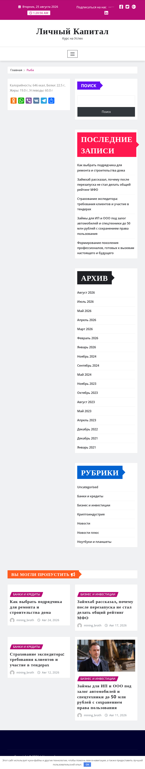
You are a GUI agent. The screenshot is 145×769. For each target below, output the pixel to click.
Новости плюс (88, 533)
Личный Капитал (72, 30)
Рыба (30, 70)
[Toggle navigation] (72, 54)
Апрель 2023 (86, 420)
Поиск (88, 85)
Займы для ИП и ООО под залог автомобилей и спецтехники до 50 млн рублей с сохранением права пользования (104, 696)
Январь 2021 (86, 447)
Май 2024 (84, 374)
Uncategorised (87, 487)
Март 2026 (85, 329)
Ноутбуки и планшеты (94, 542)
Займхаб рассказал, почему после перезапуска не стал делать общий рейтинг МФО (104, 184)
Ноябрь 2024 (86, 356)
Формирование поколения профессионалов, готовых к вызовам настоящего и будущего (105, 248)
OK (87, 764)
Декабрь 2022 (87, 429)
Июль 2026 (85, 302)
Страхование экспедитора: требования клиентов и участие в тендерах (103, 204)
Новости (83, 523)
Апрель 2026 (86, 320)
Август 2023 (86, 402)
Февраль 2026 (87, 338)
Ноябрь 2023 (86, 384)
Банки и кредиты (90, 496)
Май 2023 (84, 411)
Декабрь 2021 (87, 438)
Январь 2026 (86, 347)
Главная (16, 70)
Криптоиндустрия (91, 514)
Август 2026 (86, 292)
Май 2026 (84, 311)
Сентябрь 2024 (88, 365)
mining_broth (25, 620)
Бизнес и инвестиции (93, 505)
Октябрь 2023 (87, 393)
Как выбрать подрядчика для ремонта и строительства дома (36, 607)
